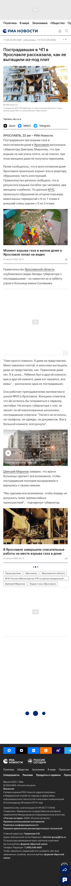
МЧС (51, 189)
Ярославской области (39, 269)
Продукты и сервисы (48, 775)
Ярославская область (53, 573)
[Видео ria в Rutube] (58, 750)
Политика (8, 769)
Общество (23, 769)
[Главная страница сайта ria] (20, 31)
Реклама (28, 775)
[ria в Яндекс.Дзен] (21, 750)
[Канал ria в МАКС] (9, 750)
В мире (52, 769)
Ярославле (41, 144)
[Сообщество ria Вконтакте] (34, 750)
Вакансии (8, 788)
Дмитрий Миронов (16, 471)
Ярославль (31, 573)
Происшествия (13, 573)
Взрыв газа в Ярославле (43, 583)
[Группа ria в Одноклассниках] (46, 750)
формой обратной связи (33, 844)
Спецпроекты (11, 775)
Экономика (38, 769)
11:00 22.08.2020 (12, 40)
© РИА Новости (10, 105)
